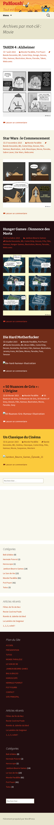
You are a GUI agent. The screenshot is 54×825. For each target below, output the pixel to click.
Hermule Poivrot (10, 559)
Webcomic (7, 61)
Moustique (31, 149)
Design (36, 55)
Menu (6, 15)
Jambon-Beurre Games (35, 238)
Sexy (13, 405)
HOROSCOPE (12, 678)
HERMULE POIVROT (14, 682)
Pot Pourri (40, 52)
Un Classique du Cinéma (21, 437)
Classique (28, 445)
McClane (19, 351)
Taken (43, 58)
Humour (11, 58)
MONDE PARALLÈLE (14, 659)
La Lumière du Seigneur (13, 621)
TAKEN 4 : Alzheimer (19, 47)
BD (20, 55)
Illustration (20, 58)
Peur (41, 351)
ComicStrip (27, 55)
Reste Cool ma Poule (12, 611)
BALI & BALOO (12, 673)
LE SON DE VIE (12, 664)
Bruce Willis (29, 345)
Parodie (35, 58)
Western (31, 448)
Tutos (5, 587)
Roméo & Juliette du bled (14, 616)
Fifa (44, 241)
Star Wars (19, 152)
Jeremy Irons (9, 351)
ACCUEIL (9, 645)
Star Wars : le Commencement (26, 138)
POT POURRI (11, 687)
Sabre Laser (8, 152)
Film (5, 58)
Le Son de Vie (9, 573)
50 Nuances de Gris (27, 398)
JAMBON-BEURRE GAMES (17, 668)
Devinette (14, 348)
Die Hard (23, 348)
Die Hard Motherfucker (21, 337)
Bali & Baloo (8, 554)
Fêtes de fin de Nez (12, 607)
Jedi (23, 149)
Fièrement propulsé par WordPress (19, 818)
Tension (6, 354)
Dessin (43, 55)
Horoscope (8, 564)
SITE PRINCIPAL (12, 696)
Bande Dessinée (12, 241)
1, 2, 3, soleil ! (9, 625)
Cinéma (19, 445)
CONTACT (10, 692)
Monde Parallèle (28, 52)
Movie (28, 58)
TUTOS (9, 654)
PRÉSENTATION (12, 650)
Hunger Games (17, 244)
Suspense (21, 448)
